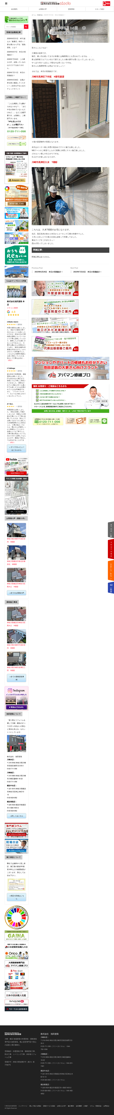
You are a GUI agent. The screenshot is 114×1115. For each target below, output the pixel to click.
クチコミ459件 (12, 308)
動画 (111, 549)
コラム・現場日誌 (95, 1106)
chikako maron (12, 322)
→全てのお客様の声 (16, 593)
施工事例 (71, 1106)
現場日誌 (40, 15)
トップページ (22, 1106)
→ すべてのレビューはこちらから (16, 448)
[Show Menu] (6, 3)
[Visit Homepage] (56, 3)
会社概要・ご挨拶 (82, 1106)
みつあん (10, 404)
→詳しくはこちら (16, 816)
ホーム (34, 15)
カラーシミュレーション (111, 570)
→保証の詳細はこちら (16, 897)
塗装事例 (71, 9)
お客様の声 (43, 9)
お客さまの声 (61, 1106)
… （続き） (11, 442)
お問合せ (106, 1106)
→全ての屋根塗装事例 (16, 678)
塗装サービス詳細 (49, 1106)
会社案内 (14, 9)
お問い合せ (111, 588)
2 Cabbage (11, 368)
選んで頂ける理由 (35, 1106)
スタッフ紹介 (99, 9)
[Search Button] (26, 26)
